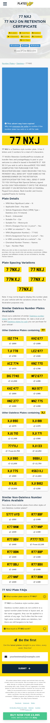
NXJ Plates (26, 40)
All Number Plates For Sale (18, 707)
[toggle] (44, 596)
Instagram (26, 703)
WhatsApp (35, 45)
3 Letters (26, 36)
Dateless (37, 33)
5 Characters (13, 36)
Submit (22, 668)
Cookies (37, 707)
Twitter (25, 45)
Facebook (15, 45)
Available (14, 33)
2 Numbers (37, 36)
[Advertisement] (25, 96)
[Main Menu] (5, 3)
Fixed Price (25, 33)
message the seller (20, 126)
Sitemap (31, 707)
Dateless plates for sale (17, 322)
